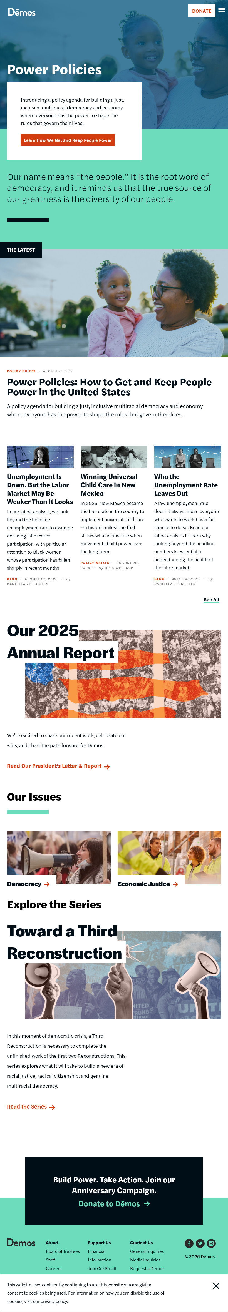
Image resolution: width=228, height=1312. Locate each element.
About (52, 1242)
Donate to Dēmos (109, 1202)
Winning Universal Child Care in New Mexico (109, 484)
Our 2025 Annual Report (61, 641)
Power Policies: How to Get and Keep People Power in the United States (109, 386)
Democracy (24, 883)
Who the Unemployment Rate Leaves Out (186, 484)
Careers (53, 1268)
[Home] (22, 18)
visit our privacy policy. (46, 1301)
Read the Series (27, 1106)
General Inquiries (147, 1251)
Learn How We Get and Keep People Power (68, 140)
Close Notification (206, 1293)
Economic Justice (144, 883)
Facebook (189, 1243)
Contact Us (141, 1242)
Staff (50, 1259)
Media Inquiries (145, 1259)
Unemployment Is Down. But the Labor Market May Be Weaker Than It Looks (40, 488)
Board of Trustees (63, 1251)
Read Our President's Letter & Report (54, 765)
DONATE (201, 10)
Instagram (211, 1243)
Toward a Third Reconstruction (64, 941)
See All (211, 599)
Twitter (200, 1243)
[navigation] (222, 10)
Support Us (99, 1242)
